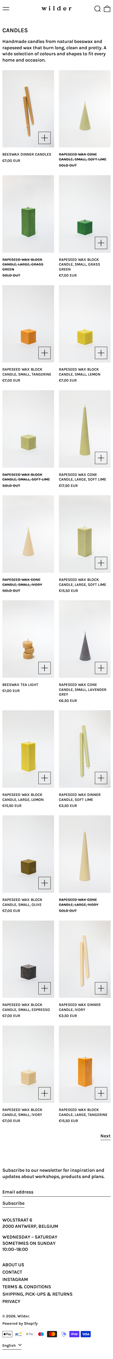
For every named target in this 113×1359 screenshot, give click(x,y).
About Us (13, 1265)
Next (105, 1136)
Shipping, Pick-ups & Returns (37, 1294)
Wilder (23, 1316)
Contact (12, 1272)
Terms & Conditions (26, 1287)
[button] (97, 9)
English (9, 1345)
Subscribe (13, 1203)
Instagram (15, 1279)
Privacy (11, 1301)
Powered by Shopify (20, 1323)
